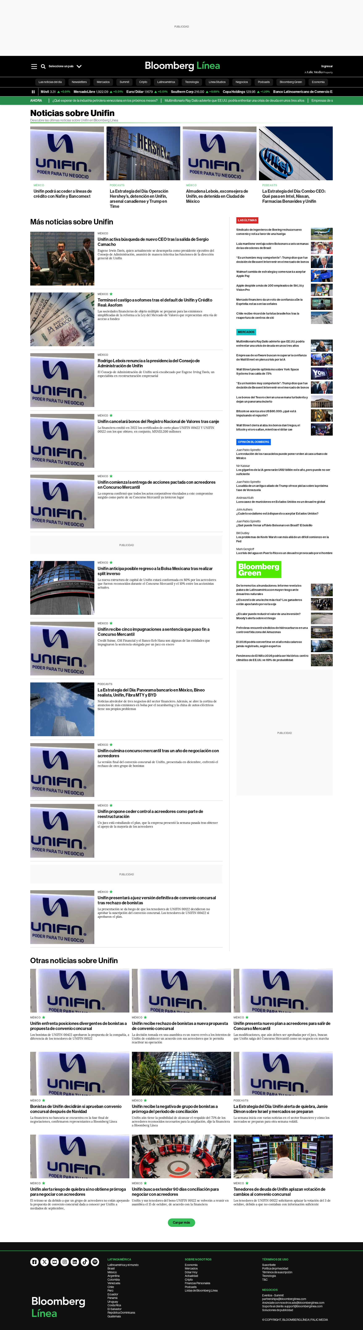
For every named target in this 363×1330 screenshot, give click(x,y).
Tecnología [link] (192, 82)
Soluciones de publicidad (277, 1310)
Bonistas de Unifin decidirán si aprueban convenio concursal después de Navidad (75, 1109)
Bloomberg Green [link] (291, 82)
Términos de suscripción (277, 1272)
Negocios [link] (242, 82)
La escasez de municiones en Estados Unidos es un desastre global (280, 502)
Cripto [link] (143, 82)
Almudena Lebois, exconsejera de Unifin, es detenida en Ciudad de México (217, 196)
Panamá (112, 1298)
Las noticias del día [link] (50, 82)
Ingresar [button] (327, 66)
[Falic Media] (307, 72)
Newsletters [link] (79, 82)
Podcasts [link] (264, 82)
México (112, 1272)
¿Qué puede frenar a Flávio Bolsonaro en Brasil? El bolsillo (274, 525)
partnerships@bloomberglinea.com (284, 1299)
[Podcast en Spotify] (95, 1262)
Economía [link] (318, 82)
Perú (110, 1290)
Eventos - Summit (273, 1295)
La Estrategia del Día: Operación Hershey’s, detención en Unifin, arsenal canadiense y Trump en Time (139, 199)
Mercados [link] (103, 82)
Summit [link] (124, 82)
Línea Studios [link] (217, 82)
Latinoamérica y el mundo (123, 1265)
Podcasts (191, 1287)
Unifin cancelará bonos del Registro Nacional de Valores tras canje (158, 421)
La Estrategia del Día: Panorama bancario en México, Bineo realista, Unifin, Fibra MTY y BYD (151, 692)
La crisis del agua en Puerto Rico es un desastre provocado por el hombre (284, 553)
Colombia (114, 1279)
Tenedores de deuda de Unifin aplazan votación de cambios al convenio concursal (280, 1192)
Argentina (114, 1275)
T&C (265, 1279)
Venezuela (114, 1283)
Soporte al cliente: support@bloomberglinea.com (292, 1306)
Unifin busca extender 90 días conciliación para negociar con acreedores (175, 1192)
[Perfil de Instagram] (64, 1262)
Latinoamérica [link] (166, 82)
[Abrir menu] (34, 66)
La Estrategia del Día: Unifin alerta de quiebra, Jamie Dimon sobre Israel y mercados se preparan (281, 1109)
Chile (111, 1287)
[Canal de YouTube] (54, 1262)
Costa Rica (114, 1305)
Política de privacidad (275, 1268)
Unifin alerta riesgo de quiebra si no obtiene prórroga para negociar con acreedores (78, 1192)
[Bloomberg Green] (284, 569)
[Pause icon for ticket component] (33, 91)
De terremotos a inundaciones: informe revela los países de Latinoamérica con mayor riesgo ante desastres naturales (268, 590)
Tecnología (269, 1275)
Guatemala (114, 1316)
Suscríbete (269, 1265)
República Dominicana (121, 1312)
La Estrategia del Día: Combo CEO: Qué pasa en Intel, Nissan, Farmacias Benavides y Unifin (293, 196)
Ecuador (113, 1294)
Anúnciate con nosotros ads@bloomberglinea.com (293, 1302)
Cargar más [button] (181, 1223)
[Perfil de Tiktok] (85, 1262)
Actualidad (191, 1275)
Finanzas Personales (197, 1283)
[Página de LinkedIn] (75, 1262)
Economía (191, 1265)
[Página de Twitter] (44, 1262)
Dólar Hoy (191, 1272)
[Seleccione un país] (79, 66)
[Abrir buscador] (43, 66)
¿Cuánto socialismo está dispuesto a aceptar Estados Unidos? (277, 513)
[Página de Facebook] (34, 1262)
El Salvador (115, 1309)
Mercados (191, 1268)
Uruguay (113, 1301)
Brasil (111, 1268)
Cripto (189, 1279)
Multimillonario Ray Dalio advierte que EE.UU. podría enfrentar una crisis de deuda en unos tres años (197, 101)
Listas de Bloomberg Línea (201, 1290)
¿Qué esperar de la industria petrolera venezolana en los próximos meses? (67, 101)
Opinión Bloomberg (253, 442)
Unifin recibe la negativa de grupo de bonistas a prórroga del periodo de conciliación (175, 1109)
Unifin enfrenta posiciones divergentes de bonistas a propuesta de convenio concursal (78, 1026)
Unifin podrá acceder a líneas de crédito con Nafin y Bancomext (63, 194)
